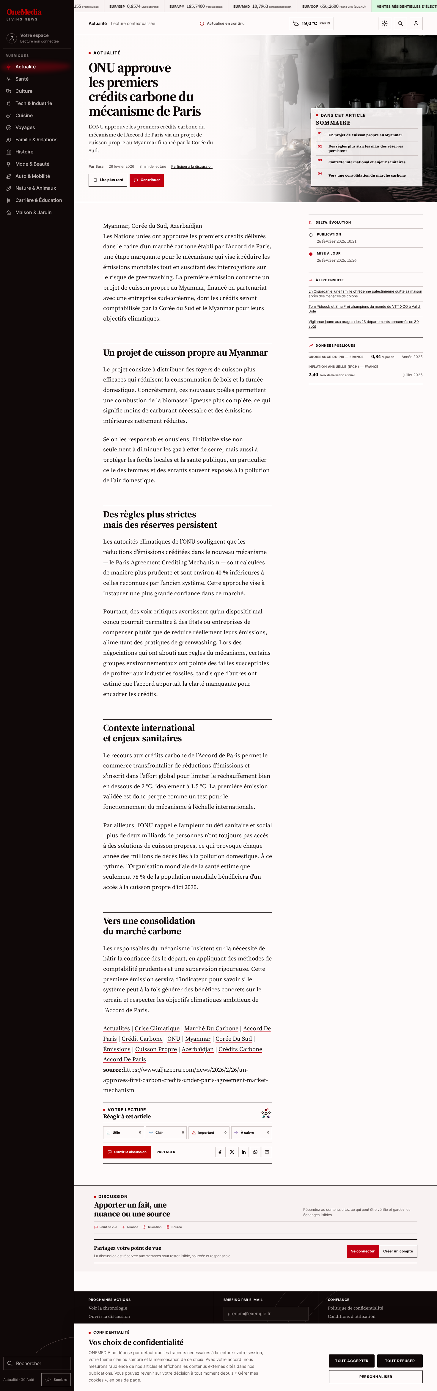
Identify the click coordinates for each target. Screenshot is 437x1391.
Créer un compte (398, 1251)
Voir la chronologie (108, 1308)
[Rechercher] (400, 23)
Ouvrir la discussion (109, 1316)
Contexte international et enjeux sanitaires (366, 162)
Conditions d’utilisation (351, 1316)
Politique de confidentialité (355, 1308)
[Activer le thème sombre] (384, 23)
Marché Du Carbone (211, 1028)
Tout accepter (352, 1361)
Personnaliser (376, 1377)
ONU (173, 1038)
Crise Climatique (157, 1028)
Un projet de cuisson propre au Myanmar (365, 135)
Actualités (116, 1028)
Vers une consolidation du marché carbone (367, 175)
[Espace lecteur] (416, 23)
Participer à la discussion (192, 166)
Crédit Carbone (142, 1038)
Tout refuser (400, 1361)
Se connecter (363, 1251)
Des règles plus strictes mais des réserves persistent (365, 148)
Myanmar (198, 1038)
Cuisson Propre (156, 1049)
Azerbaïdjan (198, 1049)
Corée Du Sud (234, 1038)
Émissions (117, 1049)
